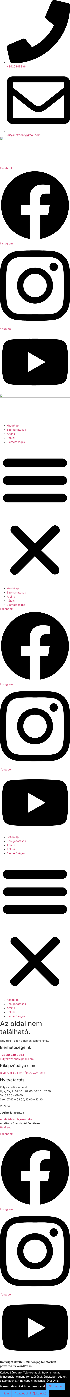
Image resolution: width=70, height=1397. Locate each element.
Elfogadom (55, 1386)
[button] (35, 515)
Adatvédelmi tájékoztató (16, 1119)
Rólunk (11, 437)
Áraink (11, 433)
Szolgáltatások (16, 429)
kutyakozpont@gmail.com (17, 1059)
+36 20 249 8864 (12, 1054)
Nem (6, 1393)
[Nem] (52, 1394)
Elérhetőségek (16, 442)
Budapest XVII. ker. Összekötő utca (22, 1073)
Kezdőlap (13, 425)
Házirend (6, 1127)
